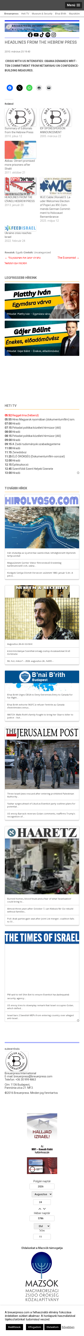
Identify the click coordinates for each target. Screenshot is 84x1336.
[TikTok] (42, 36)
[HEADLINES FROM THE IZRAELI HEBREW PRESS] (20, 186)
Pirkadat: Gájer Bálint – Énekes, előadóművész (33, 351)
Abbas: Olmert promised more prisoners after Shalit (20, 164)
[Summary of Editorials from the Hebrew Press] (20, 117)
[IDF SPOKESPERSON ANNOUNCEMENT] (55, 117)
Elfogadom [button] (34, 1327)
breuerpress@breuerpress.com (33, 1076)
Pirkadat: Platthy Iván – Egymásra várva (28, 313)
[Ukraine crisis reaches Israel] (20, 228)
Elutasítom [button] (53, 1327)
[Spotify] (48, 36)
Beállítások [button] (14, 1327)
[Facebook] (30, 36)
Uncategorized (42, 252)
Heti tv (10, 406)
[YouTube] (36, 36)
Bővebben (68, 1327)
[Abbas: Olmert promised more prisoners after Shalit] (20, 150)
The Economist (68, 257)
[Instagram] (54, 36)
